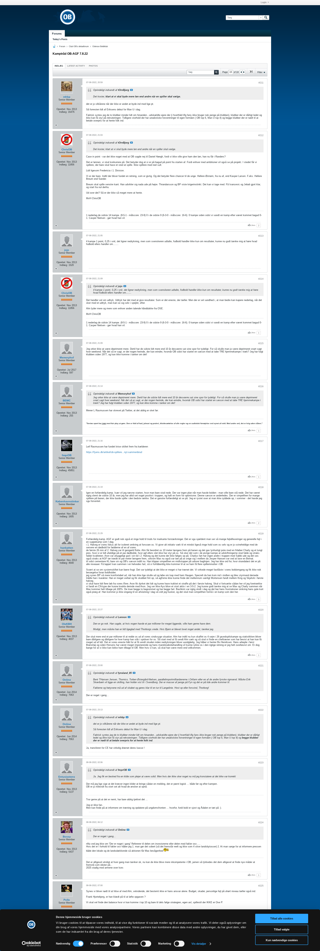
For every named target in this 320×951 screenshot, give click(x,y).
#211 (261, 82)
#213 (261, 236)
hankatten (66, 547)
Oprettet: (61, 109)
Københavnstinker (67, 501)
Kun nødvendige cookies (282, 940)
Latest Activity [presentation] (76, 66)
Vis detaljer (198, 943)
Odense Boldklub (100, 46)
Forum (62, 46)
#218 (261, 487)
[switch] (115, 944)
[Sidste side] (251, 73)
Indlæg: (63, 112)
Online (67, 679)
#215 (261, 343)
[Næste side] (243, 72)
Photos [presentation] (93, 66)
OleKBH (67, 623)
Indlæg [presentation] (59, 66)
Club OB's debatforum (79, 46)
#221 (261, 665)
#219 (261, 533)
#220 (261, 610)
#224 (261, 822)
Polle (67, 899)
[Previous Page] (241, 72)
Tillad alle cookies (281, 918)
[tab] (59, 65)
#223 (261, 762)
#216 (261, 386)
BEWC (67, 400)
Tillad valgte (281, 929)
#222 (261, 710)
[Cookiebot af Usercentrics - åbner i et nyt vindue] (31, 944)
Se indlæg (131, 90)
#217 (261, 441)
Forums (57, 33)
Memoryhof (67, 357)
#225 (261, 885)
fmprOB (66, 455)
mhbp (66, 96)
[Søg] (266, 17)
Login (263, 2)
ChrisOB (66, 149)
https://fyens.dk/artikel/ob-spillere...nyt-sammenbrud (114, 452)
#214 (261, 279)
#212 (261, 135)
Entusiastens (66, 776)
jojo (66, 249)
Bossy (67, 836)
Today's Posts (60, 39)
